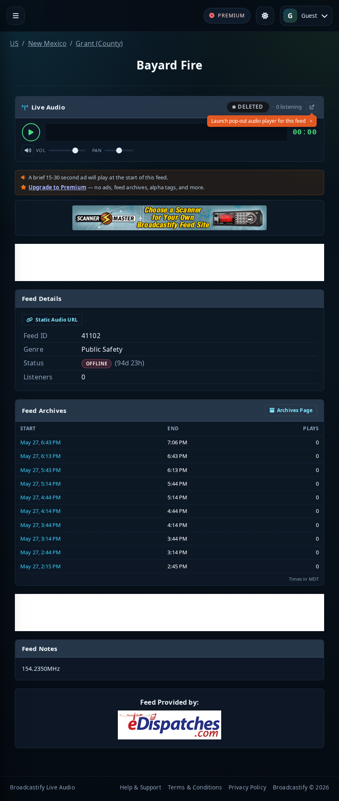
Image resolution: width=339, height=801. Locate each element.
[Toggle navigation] (16, 16)
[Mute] (27, 150)
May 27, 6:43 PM (40, 442)
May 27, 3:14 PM (40, 538)
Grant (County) (99, 43)
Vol (40, 150)
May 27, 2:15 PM (40, 566)
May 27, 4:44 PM (40, 497)
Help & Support (140, 787)
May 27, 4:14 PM (40, 511)
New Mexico (47, 43)
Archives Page (295, 410)
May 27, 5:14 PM (40, 483)
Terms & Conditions (195, 787)
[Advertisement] (169, 262)
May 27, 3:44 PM (40, 525)
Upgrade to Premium (57, 187)
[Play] (31, 132)
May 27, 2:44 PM (40, 552)
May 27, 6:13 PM (40, 456)
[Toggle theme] (265, 16)
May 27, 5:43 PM (40, 470)
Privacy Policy (247, 787)
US (14, 43)
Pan (96, 150)
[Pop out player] (311, 107)
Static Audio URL (56, 319)
